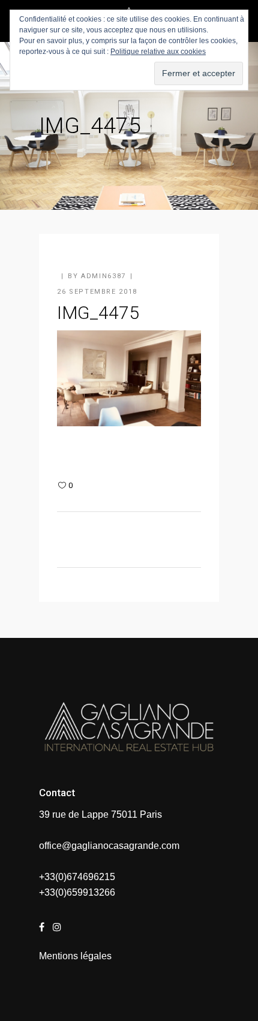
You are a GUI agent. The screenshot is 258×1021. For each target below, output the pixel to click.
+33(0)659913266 (77, 892)
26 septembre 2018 (97, 292)
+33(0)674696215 (77, 877)
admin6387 (103, 276)
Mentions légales (75, 956)
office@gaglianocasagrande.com (109, 846)
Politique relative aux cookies (158, 51)
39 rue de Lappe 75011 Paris (100, 814)
